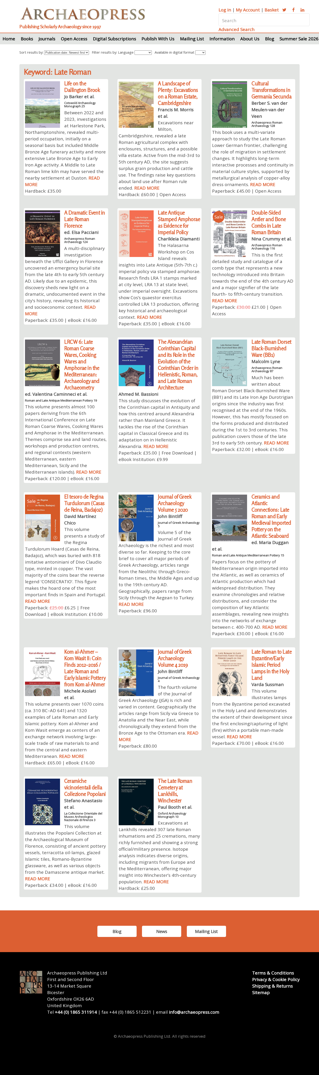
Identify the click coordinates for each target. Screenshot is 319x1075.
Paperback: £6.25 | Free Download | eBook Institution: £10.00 (64, 611)
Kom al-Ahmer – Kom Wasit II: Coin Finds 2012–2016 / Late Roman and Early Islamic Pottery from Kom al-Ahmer (84, 667)
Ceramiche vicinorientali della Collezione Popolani (85, 787)
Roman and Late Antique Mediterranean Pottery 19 (61, 400)
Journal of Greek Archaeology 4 (179, 679)
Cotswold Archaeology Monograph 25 (80, 104)
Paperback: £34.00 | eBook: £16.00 (61, 885)
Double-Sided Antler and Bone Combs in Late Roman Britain (269, 222)
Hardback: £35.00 (43, 191)
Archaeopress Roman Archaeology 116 (267, 246)
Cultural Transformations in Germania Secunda (271, 90)
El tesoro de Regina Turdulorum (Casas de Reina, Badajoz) (84, 503)
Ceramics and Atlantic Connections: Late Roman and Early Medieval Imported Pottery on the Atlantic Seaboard (271, 516)
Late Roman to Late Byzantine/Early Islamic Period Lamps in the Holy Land (272, 664)
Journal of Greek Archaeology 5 (179, 524)
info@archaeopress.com (194, 1012)
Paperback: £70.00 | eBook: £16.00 (248, 743)
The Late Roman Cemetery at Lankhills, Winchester (175, 791)
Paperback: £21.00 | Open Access (246, 310)
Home (9, 39)
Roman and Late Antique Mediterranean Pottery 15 (248, 555)
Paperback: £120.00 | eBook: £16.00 (62, 478)
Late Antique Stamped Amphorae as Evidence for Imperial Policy (179, 222)
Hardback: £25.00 (137, 888)
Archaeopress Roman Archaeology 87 (267, 369)
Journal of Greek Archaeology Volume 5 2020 (174, 503)
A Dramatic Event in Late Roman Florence (84, 219)
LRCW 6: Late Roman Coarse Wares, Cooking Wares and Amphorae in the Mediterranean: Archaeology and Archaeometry (81, 365)
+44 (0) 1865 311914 (76, 1012)
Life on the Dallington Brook (82, 86)
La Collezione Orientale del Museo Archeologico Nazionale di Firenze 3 (83, 816)
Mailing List (192, 39)
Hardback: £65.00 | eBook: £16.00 (60, 763)
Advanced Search (237, 29)
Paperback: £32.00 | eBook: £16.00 (248, 449)
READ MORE (147, 188)
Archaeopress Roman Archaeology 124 (79, 240)
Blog (269, 39)
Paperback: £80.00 (138, 746)
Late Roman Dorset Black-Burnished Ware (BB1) (271, 348)
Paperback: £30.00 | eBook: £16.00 (248, 633)
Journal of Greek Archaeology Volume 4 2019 (174, 658)
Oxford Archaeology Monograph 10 (172, 815)
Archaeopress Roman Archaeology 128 (267, 124)
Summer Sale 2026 (299, 39)
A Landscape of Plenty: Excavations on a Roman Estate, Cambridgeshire (178, 93)
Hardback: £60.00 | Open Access (152, 194)
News (161, 931)
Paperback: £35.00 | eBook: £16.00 (61, 320)
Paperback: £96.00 (138, 611)
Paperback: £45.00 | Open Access (246, 191)
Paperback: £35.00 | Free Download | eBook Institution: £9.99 (158, 456)
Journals (47, 39)
